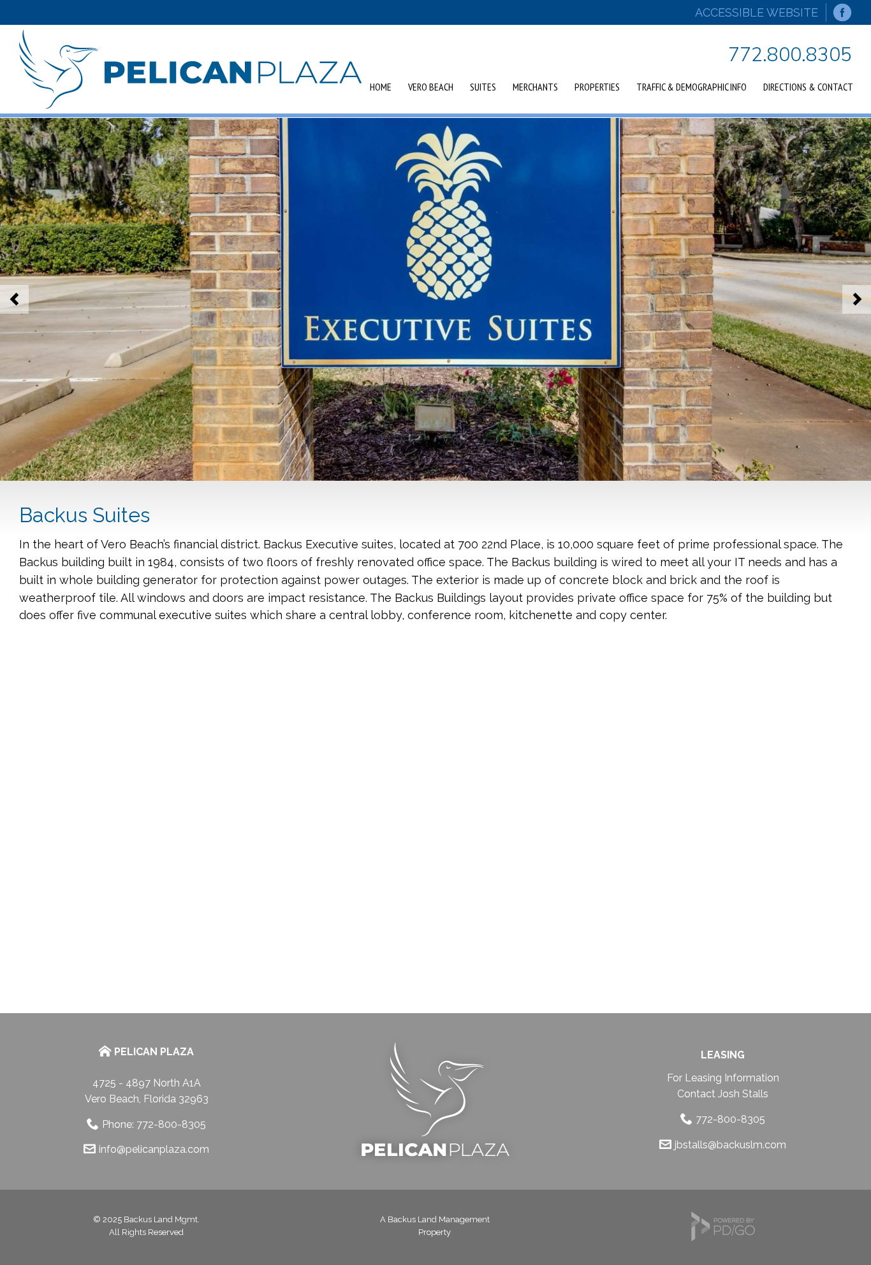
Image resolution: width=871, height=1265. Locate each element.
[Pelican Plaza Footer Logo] (434, 1163)
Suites (483, 86)
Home (381, 86)
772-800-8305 (171, 1124)
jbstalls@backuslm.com (730, 1145)
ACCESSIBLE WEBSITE (756, 12)
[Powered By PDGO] (723, 1238)
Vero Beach (430, 86)
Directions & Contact (808, 86)
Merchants (535, 86)
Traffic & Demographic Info (691, 86)
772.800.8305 (790, 54)
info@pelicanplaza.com (154, 1149)
